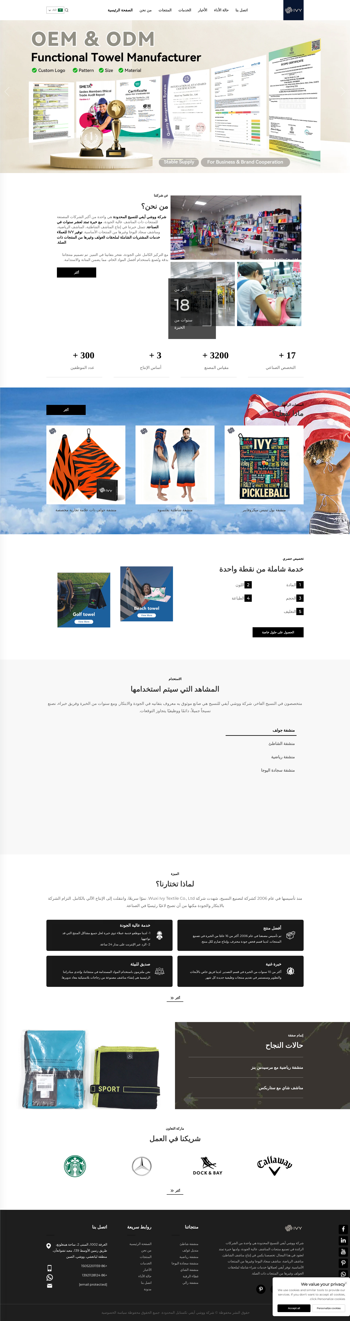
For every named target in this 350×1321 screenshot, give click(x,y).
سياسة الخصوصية (114, 1312)
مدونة (148, 1289)
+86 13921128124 (94, 1275)
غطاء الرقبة (190, 1276)
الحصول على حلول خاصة (278, 632)
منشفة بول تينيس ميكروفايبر (264, 510)
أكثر (76, 272)
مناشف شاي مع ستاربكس (281, 1088)
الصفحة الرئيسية (120, 10)
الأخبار (202, 10)
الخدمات (184, 10)
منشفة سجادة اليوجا (185, 1263)
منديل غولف (190, 1250)
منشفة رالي (190, 1283)
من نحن (146, 10)
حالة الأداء (221, 10)
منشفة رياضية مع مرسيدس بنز (277, 1067)
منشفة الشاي (189, 1270)
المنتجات (165, 10)
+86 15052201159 (94, 1266)
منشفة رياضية (188, 1257)
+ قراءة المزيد (293, 1070)
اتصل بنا (242, 10)
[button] (7, 91)
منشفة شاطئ (189, 1244)
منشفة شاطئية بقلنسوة (175, 510)
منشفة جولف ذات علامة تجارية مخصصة (85, 510)
